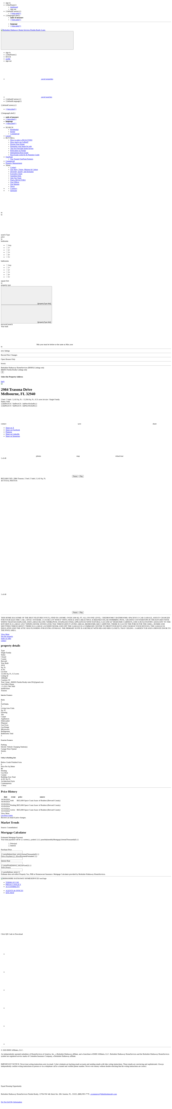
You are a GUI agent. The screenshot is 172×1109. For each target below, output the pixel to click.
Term (3, 868)
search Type (5, 235)
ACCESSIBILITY (13, 887)
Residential (14, 130)
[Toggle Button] (37, 40)
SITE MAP (10, 893)
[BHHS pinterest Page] (23, 990)
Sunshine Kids (16, 176)
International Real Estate (19, 153)
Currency (13, 188)
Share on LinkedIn (12, 434)
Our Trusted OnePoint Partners (21, 159)
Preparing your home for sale (21, 146)
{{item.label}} (15, 13)
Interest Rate (5, 861)
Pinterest (9, 432)
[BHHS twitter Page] (23, 972)
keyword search (7, 324)
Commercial (14, 134)
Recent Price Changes (9, 355)
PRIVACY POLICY (13, 884)
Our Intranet (14, 184)
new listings (5, 351)
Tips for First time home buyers (21, 148)
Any (9, 245)
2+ (9, 250)
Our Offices (14, 182)
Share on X (10, 428)
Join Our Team (15, 178)
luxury (3, 363)
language (13, 191)
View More (5, 634)
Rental (12, 132)
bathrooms (5, 261)
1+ (9, 248)
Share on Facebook (13, 430)
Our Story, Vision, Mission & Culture (24, 170)
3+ (9, 252)
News (12, 186)
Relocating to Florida (18, 151)
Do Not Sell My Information (11, 1102)
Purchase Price (6, 850)
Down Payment (7, 856)
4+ (9, 255)
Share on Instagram (13, 436)
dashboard (14, 7)
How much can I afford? (19, 142)
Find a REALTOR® (18, 180)
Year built (4, 326)
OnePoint (9, 157)
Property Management (14, 163)
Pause (75, 476)
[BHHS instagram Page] (23, 1044)
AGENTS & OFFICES (14, 891)
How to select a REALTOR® (21, 140)
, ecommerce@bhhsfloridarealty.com (103, 1094)
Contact (13, 167)
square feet (5, 281)
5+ (9, 257)
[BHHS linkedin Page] (23, 1008)
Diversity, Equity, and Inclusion (22, 172)
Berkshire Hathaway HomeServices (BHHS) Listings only (22, 368)
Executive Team (16, 174)
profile (8, 59)
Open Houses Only (8, 359)
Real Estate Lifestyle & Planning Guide (24, 155)
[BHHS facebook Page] (23, 954)
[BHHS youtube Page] (23, 1026)
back (2, 381)
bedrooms (4, 241)
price (3, 237)
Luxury (8, 136)
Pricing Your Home (17, 144)
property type (6, 285)
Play (81, 476)
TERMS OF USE (12, 882)
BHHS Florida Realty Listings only (14, 370)
